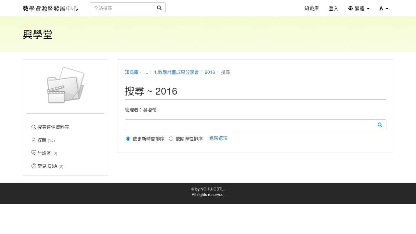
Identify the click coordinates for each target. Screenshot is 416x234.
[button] (383, 8)
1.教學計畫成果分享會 (176, 72)
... (146, 72)
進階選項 (218, 138)
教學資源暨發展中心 (50, 8)
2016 (210, 72)
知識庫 (131, 72)
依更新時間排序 (148, 138)
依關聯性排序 (189, 138)
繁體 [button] (359, 8)
